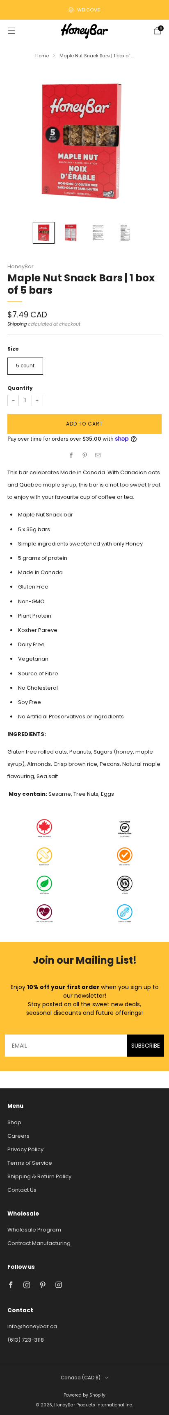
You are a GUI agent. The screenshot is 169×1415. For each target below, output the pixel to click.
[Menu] (11, 31)
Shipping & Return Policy (39, 1176)
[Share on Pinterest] (84, 455)
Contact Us (22, 1190)
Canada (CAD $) (80, 1377)
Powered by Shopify (84, 1395)
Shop (14, 1122)
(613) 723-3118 (25, 1340)
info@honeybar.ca (32, 1326)
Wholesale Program (34, 1230)
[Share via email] (98, 455)
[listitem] (84, 10)
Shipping (17, 324)
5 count (25, 365)
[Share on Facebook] (71, 455)
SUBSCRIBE (145, 1045)
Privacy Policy (25, 1149)
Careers (18, 1136)
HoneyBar (20, 266)
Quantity (20, 388)
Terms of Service (29, 1163)
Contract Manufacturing (39, 1243)
